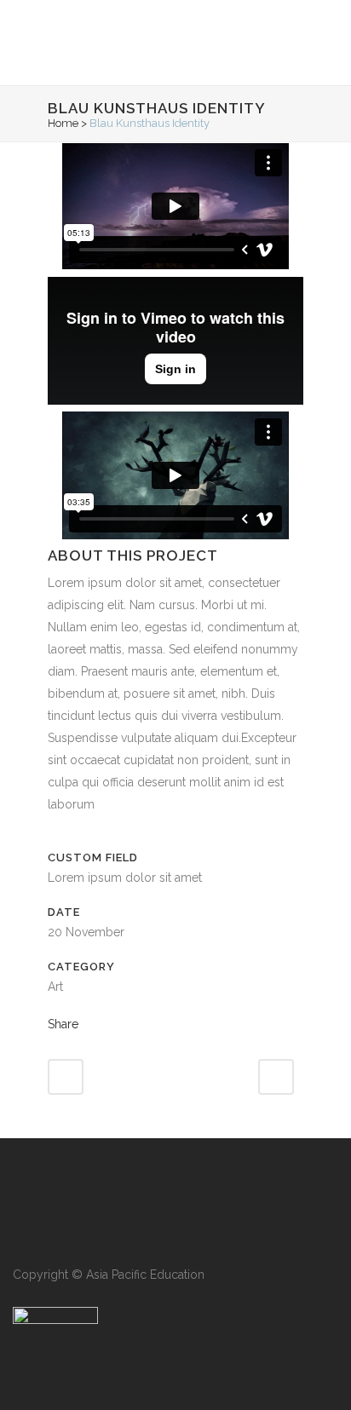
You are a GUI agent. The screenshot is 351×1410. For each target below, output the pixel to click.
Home (63, 123)
